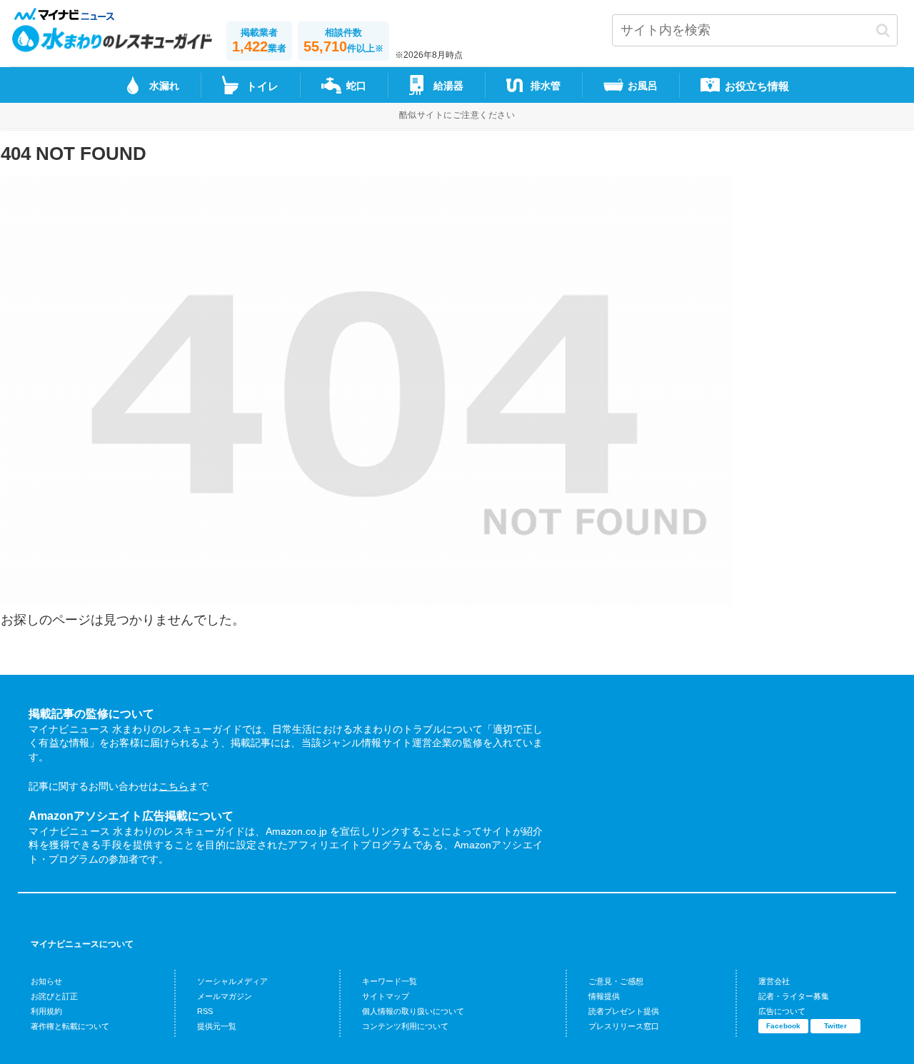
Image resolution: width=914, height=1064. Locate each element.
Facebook (783, 1026)
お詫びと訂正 (54, 996)
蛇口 (356, 85)
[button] (882, 30)
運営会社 (774, 981)
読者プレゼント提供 (623, 1011)
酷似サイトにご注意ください (457, 115)
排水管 (546, 85)
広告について (781, 1011)
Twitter (835, 1026)
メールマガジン (224, 996)
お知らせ (46, 981)
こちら (174, 786)
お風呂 (643, 85)
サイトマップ (385, 996)
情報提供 (604, 996)
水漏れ (164, 85)
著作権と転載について (70, 1026)
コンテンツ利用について (405, 1026)
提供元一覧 (216, 1026)
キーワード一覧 (389, 981)
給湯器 (448, 85)
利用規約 (46, 1011)
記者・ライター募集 (793, 996)
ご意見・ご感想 (615, 981)
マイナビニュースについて (82, 944)
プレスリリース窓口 (623, 1026)
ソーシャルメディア (232, 981)
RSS (205, 1011)
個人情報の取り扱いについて (413, 1011)
